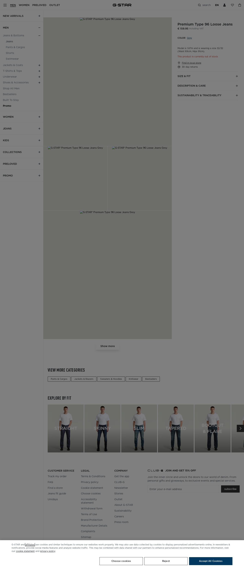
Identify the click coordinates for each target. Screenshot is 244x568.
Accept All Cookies (210, 561)
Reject (166, 561)
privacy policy (47, 551)
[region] (122, 554)
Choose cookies (121, 561)
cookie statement (25, 551)
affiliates (29, 544)
